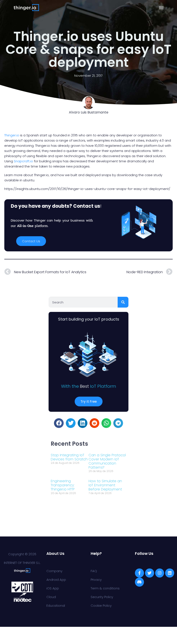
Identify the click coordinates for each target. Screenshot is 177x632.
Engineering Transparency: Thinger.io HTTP (63, 485)
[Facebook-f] (139, 573)
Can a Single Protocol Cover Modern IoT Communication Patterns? (107, 461)
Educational (55, 605)
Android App (56, 579)
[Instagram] (159, 573)
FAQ (94, 571)
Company (54, 571)
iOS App (52, 588)
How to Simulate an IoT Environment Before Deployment (105, 485)
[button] (59, 423)
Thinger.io (11, 135)
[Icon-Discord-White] (139, 582)
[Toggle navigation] (161, 7)
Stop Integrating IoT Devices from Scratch (69, 457)
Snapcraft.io (24, 161)
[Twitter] (149, 573)
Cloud (51, 597)
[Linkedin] (169, 573)
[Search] (123, 302)
